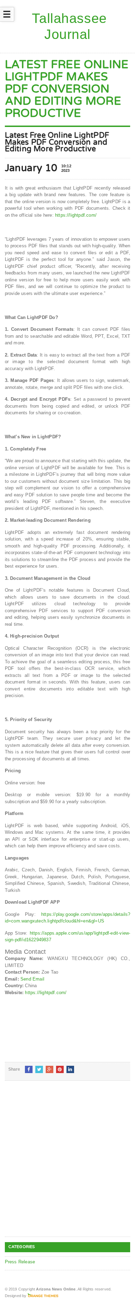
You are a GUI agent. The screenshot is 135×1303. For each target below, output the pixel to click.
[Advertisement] (67, 1164)
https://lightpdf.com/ (76, 215)
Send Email (32, 979)
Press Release (20, 1261)
